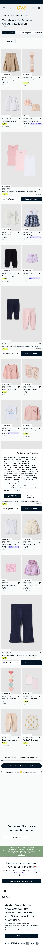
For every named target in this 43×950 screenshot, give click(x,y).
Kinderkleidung (15, 837)
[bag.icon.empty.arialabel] (39, 7)
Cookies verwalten (30, 496)
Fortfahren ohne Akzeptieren (28, 453)
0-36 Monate (13, 15)
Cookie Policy (15, 490)
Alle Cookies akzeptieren (12, 496)
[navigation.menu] (4, 7)
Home (4, 15)
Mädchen (24, 15)
